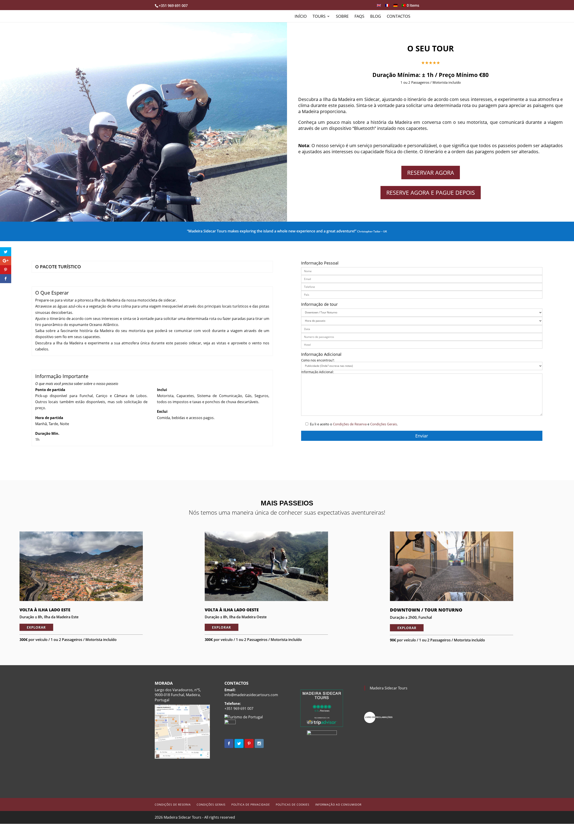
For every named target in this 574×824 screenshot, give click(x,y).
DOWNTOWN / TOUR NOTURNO (426, 610)
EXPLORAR (36, 627)
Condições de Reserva (350, 424)
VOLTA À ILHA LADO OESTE (232, 609)
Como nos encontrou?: (318, 360)
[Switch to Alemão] (396, 7)
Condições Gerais (383, 424)
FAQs (359, 17)
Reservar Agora (430, 172)
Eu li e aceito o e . (353, 424)
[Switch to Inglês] (379, 7)
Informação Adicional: (317, 372)
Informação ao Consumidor (338, 805)
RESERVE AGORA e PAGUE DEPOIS (430, 192)
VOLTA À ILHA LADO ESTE (45, 609)
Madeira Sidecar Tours (388, 688)
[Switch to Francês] (387, 7)
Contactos (398, 17)
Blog (375, 17)
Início (301, 17)
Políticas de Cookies (292, 805)
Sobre (342, 17)
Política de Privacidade (250, 805)
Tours (319, 17)
